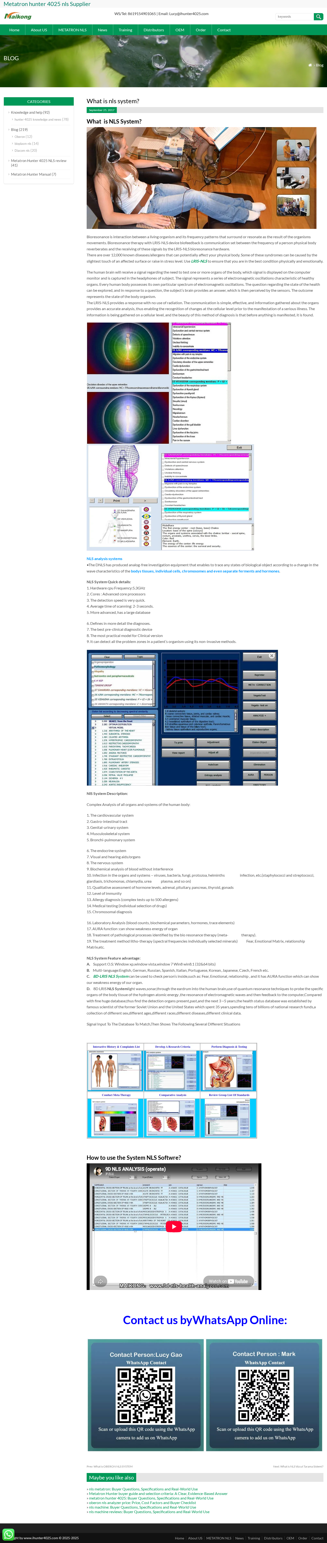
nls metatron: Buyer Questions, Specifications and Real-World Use (143, 1489)
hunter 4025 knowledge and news (38, 119)
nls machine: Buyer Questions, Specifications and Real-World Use (142, 1507)
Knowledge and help (26, 112)
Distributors (154, 29)
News (102, 29)
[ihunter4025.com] (18, 19)
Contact (224, 29)
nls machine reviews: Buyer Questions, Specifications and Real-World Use (149, 1511)
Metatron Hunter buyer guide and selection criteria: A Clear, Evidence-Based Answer (158, 1493)
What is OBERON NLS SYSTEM (110, 1466)
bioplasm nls (23, 144)
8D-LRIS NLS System (110, 976)
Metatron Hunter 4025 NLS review (38, 160)
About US (39, 29)
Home (14, 29)
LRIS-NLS (199, 261)
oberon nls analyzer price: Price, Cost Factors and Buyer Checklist (142, 1502)
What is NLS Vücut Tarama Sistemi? (298, 1466)
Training (125, 29)
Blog (319, 65)
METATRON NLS (72, 29)
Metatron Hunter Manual (31, 174)
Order (201, 29)
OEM (179, 29)
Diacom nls (22, 150)
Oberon (20, 137)
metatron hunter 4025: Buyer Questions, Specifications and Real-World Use (151, 1498)
